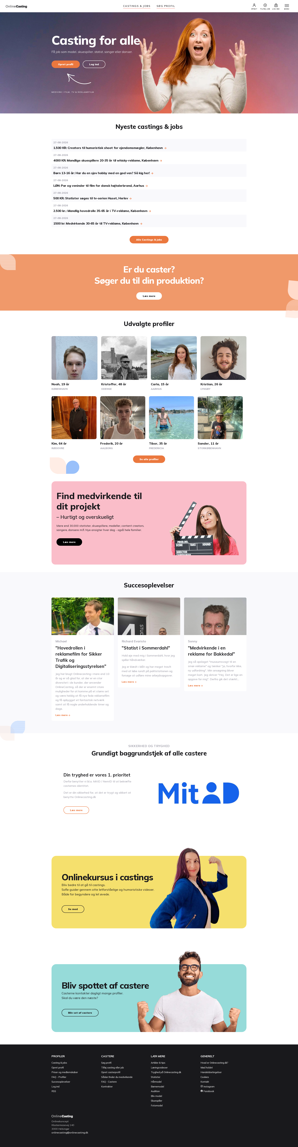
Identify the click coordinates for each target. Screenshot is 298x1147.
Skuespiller (156, 1100)
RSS (54, 1091)
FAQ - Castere (109, 1081)
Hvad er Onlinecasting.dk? (214, 1062)
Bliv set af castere (80, 1012)
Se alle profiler (149, 459)
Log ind (94, 64)
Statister (155, 1077)
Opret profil (65, 64)
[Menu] (287, 6)
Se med (73, 909)
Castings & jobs (136, 5)
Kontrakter (107, 1086)
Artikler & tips (158, 1062)
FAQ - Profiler (59, 1077)
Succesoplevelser (61, 1081)
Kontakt (205, 1081)
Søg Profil (166, 5)
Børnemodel (157, 1086)
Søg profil (106, 1062)
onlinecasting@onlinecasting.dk (70, 1132)
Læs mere (149, 296)
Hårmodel (156, 1081)
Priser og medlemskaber (65, 1072)
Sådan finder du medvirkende (117, 1077)
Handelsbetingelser (211, 1072)
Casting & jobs (59, 1062)
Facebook (208, 1091)
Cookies (205, 1077)
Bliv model (156, 1096)
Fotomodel (157, 1105)
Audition (155, 1091)
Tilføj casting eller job (112, 1067)
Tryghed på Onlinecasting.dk (166, 1072)
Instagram (208, 1086)
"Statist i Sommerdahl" (146, 648)
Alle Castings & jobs (149, 239)
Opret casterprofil (110, 1072)
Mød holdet (207, 1067)
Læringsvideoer (159, 1067)
